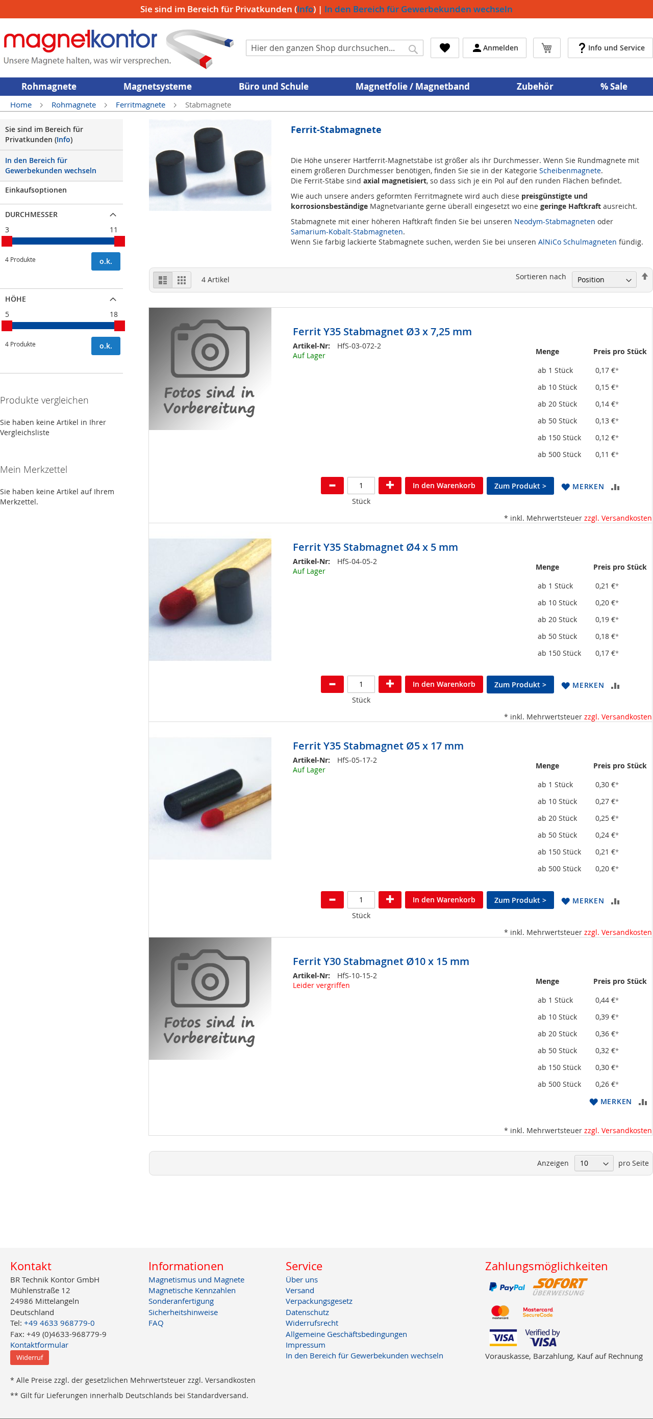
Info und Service (616, 47)
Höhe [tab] (15, 299)
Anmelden (500, 47)
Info (305, 9)
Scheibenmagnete (570, 170)
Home (22, 104)
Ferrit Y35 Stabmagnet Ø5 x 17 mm (378, 746)
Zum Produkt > (520, 486)
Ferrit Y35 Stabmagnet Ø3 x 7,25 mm (382, 331)
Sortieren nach (541, 276)
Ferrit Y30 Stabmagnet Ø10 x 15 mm (381, 961)
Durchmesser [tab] (31, 214)
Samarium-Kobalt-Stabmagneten (347, 231)
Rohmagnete (75, 104)
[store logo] (119, 47)
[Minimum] (7, 241)
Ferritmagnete (141, 104)
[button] (583, 486)
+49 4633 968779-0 (59, 1323)
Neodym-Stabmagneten (554, 221)
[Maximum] (119, 241)
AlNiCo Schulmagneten (577, 242)
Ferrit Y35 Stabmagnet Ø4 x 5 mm (375, 547)
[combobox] (334, 48)
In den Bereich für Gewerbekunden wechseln (418, 9)
